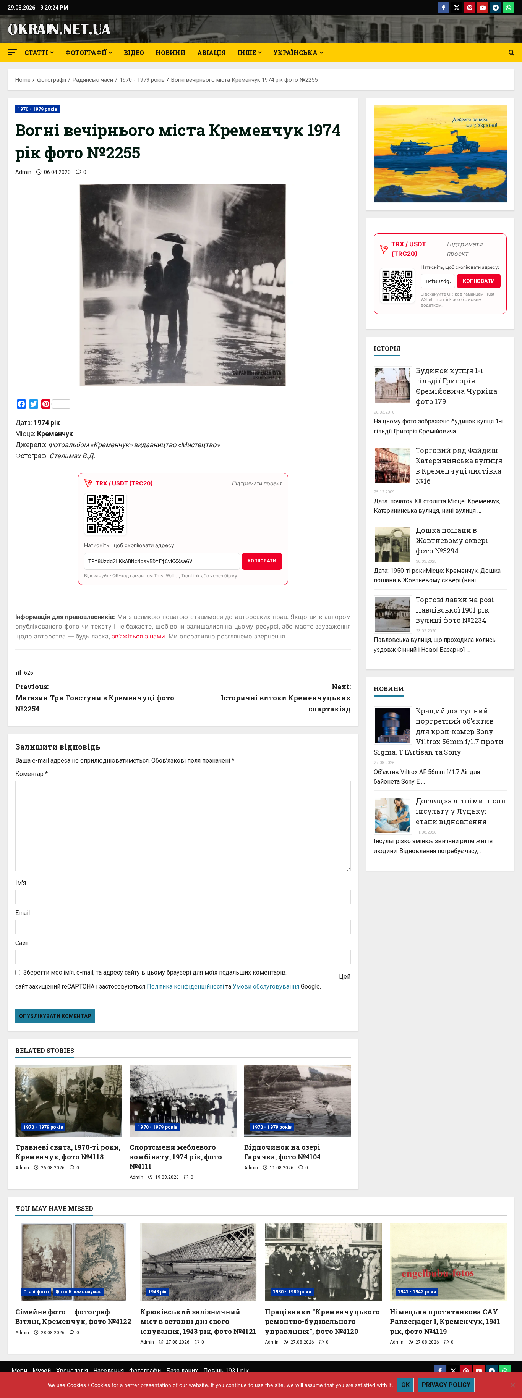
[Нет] (512, 1385)
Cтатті (36, 52)
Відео (134, 52)
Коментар (31, 773)
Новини (171, 52)
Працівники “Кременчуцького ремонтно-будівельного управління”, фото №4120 (322, 1321)
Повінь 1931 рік (226, 1370)
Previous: (94, 697)
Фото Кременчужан (78, 1292)
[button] (12, 52)
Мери (19, 1370)
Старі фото (36, 1292)
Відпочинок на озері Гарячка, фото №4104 (282, 1152)
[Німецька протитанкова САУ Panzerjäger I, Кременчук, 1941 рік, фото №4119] (448, 1262)
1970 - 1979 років (37, 109)
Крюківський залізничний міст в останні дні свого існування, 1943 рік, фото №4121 (198, 1321)
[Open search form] (511, 52)
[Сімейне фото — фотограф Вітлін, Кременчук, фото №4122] (74, 1262)
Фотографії (86, 52)
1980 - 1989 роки (292, 1292)
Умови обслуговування (266, 986)
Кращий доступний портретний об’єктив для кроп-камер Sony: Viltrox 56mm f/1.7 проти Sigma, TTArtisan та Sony (439, 731)
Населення (108, 1370)
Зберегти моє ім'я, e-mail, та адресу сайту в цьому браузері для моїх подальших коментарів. (155, 972)
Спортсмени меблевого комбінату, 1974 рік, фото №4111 (176, 1157)
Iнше (246, 52)
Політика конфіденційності (185, 986)
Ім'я (20, 882)
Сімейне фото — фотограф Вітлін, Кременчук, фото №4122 (73, 1316)
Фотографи (145, 1370)
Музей (41, 1370)
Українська (295, 52)
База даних (182, 1370)
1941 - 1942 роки (417, 1292)
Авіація (211, 52)
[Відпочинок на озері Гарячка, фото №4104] (297, 1100)
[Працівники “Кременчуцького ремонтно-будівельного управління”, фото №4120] (323, 1262)
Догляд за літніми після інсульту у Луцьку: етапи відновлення (461, 811)
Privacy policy (446, 1384)
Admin (23, 172)
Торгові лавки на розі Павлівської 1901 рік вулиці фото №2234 (455, 610)
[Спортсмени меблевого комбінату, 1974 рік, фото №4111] (183, 1100)
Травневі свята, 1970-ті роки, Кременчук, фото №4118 (67, 1152)
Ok (405, 1384)
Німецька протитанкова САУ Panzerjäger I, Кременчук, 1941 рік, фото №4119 (445, 1321)
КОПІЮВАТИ (262, 561)
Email (22, 912)
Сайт (21, 943)
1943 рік (157, 1292)
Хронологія (72, 1370)
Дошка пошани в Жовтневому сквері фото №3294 (452, 540)
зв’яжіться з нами (138, 636)
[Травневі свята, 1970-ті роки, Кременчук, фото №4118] (68, 1100)
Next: (286, 697)
